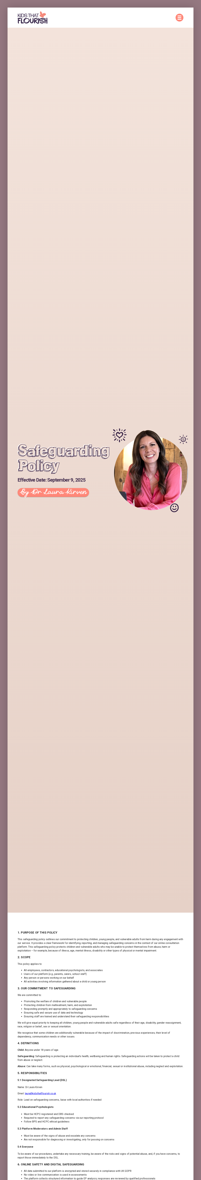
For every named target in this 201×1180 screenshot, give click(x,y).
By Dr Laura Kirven (53, 492)
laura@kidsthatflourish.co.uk (40, 1093)
